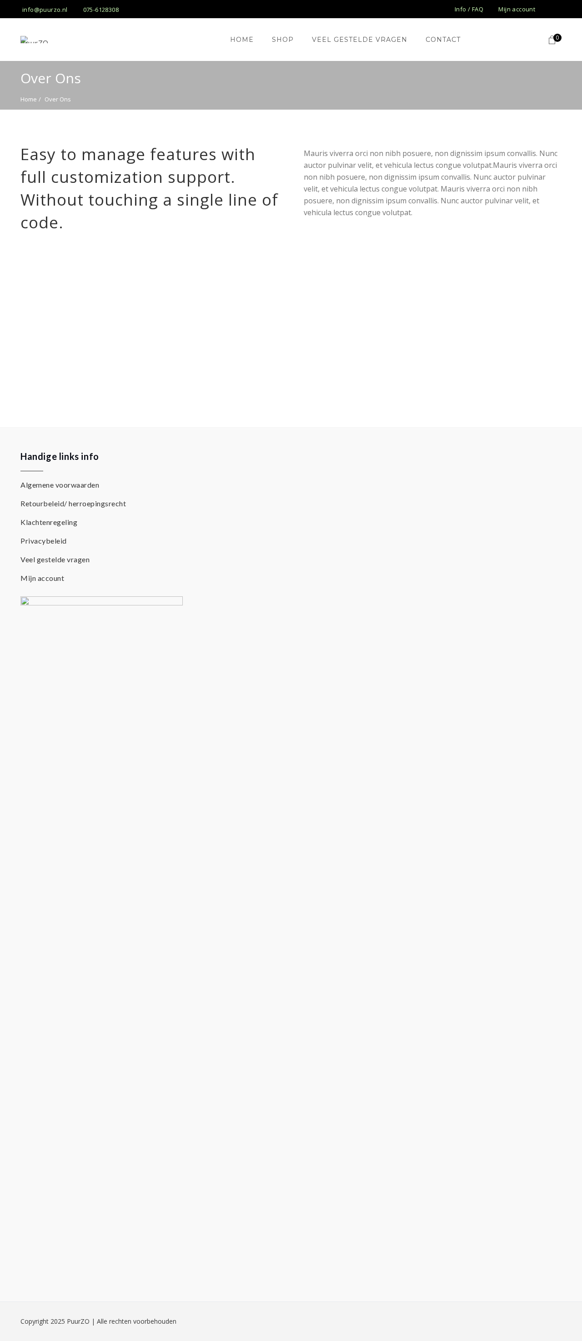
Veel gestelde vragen (55, 559)
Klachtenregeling (48, 522)
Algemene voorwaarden (59, 484)
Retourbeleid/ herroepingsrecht (73, 503)
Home (28, 99)
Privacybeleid (43, 540)
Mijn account (42, 578)
